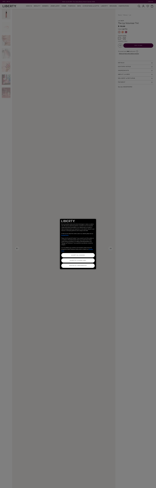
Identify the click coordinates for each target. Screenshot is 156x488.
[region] (78, 244)
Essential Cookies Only (78, 260)
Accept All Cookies (78, 255)
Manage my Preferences (78, 265)
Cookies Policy (64, 235)
